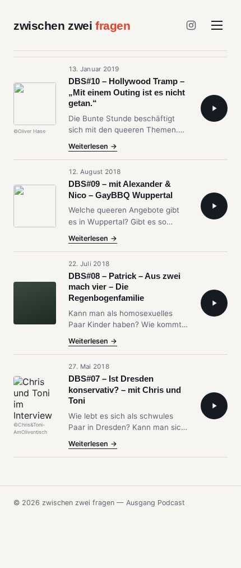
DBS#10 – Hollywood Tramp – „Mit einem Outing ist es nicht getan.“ (126, 92)
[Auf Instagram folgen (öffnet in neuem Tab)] (191, 25)
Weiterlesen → (92, 147)
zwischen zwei (72, 25)
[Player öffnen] (214, 108)
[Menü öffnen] (217, 25)
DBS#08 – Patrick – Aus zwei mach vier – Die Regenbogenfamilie (124, 287)
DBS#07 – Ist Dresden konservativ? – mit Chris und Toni (124, 389)
